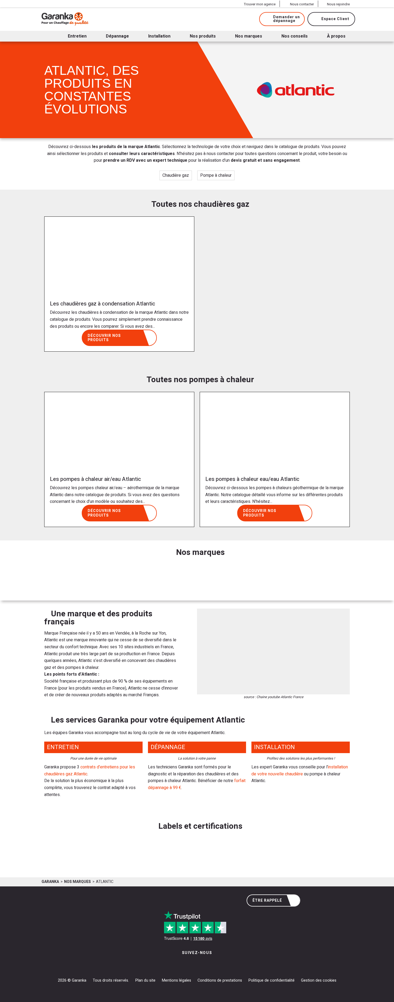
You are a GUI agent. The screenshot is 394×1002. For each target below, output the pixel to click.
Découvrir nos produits (104, 338)
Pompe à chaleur (216, 175)
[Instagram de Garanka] (180, 964)
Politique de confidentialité (271, 980)
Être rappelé (267, 900)
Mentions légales (176, 980)
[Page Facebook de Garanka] (195, 964)
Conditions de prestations (220, 980)
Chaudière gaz (175, 175)
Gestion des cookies (318, 980)
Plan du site (145, 980)
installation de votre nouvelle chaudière (299, 770)
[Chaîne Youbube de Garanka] (211, 964)
